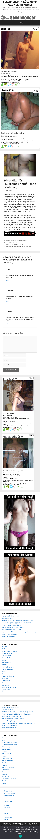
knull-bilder (9, 242)
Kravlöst (17, 240)
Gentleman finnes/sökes (9, 653)
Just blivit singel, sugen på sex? (11, 629)
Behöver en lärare (7, 618)
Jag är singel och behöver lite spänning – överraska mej (19, 632)
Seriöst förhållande (8, 676)
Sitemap (6, 813)
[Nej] (38, 832)
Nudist (4, 671)
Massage (4, 665)
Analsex (4, 646)
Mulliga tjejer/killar (7, 669)
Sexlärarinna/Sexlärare (9, 687)
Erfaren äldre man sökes (9, 651)
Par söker (5, 674)
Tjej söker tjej (6, 690)
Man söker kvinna (7, 662)
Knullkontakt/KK (10, 240)
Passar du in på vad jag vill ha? (15, 244)
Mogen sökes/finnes (8, 667)
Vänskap (4, 692)
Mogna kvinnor (8, 791)
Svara (7, 280)
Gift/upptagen (6, 656)
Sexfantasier (6, 685)
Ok (20, 836)
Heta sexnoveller (9, 795)
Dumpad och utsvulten (9, 636)
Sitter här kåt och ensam (9, 634)
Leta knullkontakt (9, 793)
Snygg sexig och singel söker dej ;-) (12, 625)
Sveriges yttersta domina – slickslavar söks (18, 246)
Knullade (6, 805)
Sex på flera (5, 678)
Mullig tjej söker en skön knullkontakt (13, 627)
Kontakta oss (8, 801)
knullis (15, 242)
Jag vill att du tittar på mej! (10, 616)
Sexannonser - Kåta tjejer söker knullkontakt (20, 3)
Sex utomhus (6, 680)
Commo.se (7, 807)
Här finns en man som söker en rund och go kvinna (17, 620)
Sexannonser (25, 240)
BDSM (3, 649)
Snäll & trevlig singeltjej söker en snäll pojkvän (16, 623)
